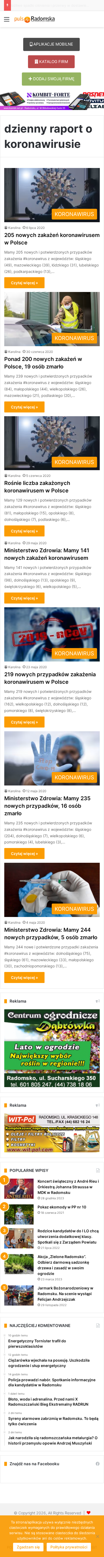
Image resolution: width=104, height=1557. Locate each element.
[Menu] (6, 21)
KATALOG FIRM (53, 61)
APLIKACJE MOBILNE (52, 44)
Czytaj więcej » (24, 282)
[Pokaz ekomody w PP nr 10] (19, 1214)
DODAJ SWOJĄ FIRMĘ (53, 78)
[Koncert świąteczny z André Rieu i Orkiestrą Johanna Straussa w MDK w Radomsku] (19, 1189)
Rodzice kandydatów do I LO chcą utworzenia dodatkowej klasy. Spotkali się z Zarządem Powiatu (68, 1236)
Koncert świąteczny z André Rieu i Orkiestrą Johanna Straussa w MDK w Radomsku (68, 1187)
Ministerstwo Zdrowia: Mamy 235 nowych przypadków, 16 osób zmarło (47, 806)
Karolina (14, 228)
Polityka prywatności (68, 1547)
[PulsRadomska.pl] (34, 19)
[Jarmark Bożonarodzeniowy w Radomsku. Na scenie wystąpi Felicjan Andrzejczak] (19, 1295)
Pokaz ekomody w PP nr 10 (62, 1207)
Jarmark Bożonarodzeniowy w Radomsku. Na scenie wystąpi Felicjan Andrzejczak (65, 1294)
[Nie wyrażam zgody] (97, 1536)
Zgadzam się (28, 1547)
